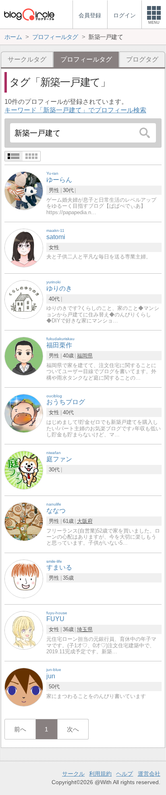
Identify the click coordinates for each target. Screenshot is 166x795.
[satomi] (23, 247)
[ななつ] (23, 521)
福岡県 (85, 356)
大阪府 (85, 521)
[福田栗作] (23, 356)
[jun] (23, 686)
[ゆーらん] (23, 190)
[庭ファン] (23, 470)
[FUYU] (23, 629)
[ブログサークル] (29, 14)
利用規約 (100, 773)
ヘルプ (124, 773)
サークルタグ (27, 59)
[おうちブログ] (23, 412)
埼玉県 (85, 629)
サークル (73, 773)
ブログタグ (142, 59)
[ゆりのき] (23, 298)
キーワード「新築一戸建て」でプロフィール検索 (75, 110)
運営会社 (149, 773)
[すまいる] (23, 578)
